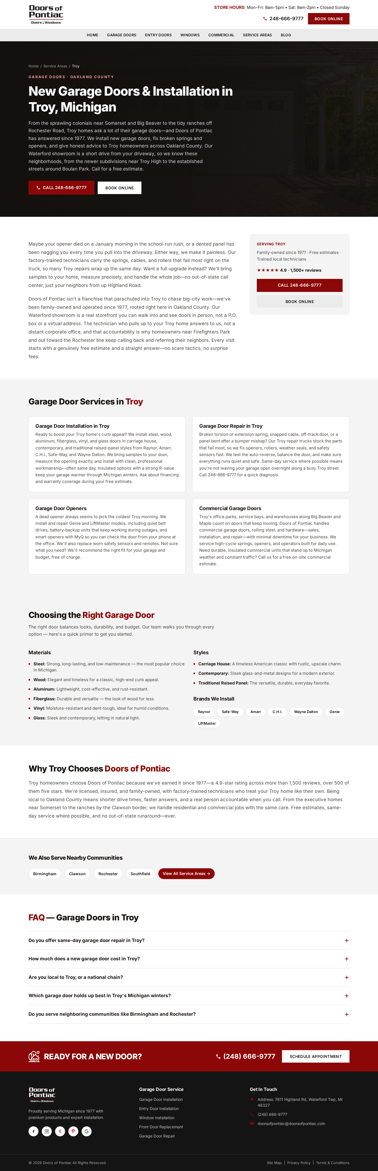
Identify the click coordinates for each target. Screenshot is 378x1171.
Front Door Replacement (161, 1126)
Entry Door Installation (159, 1108)
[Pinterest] (73, 1131)
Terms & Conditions (332, 1162)
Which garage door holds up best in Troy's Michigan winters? (100, 995)
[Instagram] (47, 1131)
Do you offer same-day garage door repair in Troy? (87, 940)
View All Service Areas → (186, 873)
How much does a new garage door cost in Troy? (84, 958)
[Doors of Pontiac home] (46, 14)
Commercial (221, 35)
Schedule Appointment (316, 1056)
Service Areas (257, 35)
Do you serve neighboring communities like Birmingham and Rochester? (112, 1014)
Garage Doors (121, 35)
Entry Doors (158, 35)
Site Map (274, 1162)
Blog (286, 35)
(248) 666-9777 (249, 1056)
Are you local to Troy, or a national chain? (76, 977)
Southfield (140, 873)
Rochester (108, 873)
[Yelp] (60, 1131)
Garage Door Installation (161, 1099)
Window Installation (156, 1117)
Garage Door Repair (157, 1136)
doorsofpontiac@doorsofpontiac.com (291, 1123)
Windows (190, 35)
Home (92, 35)
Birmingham (44, 873)
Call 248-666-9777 (65, 187)
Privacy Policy (298, 1162)
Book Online (329, 18)
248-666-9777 (287, 18)
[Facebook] (33, 1131)
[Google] (87, 1131)
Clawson (77, 873)
